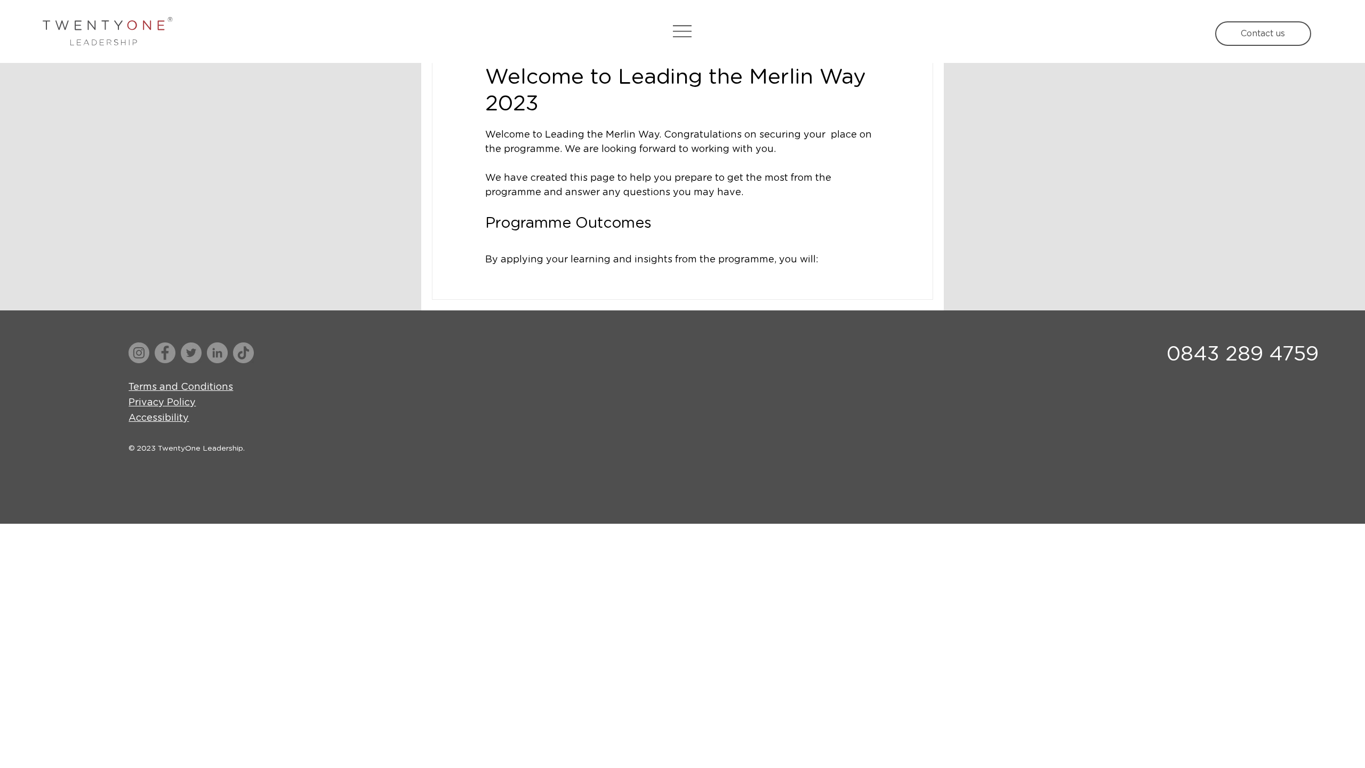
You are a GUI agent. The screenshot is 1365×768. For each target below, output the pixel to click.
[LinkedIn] (217, 352)
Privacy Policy (162, 402)
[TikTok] (243, 352)
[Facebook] (165, 352)
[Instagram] (139, 352)
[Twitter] (191, 352)
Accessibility (159, 418)
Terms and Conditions (181, 387)
